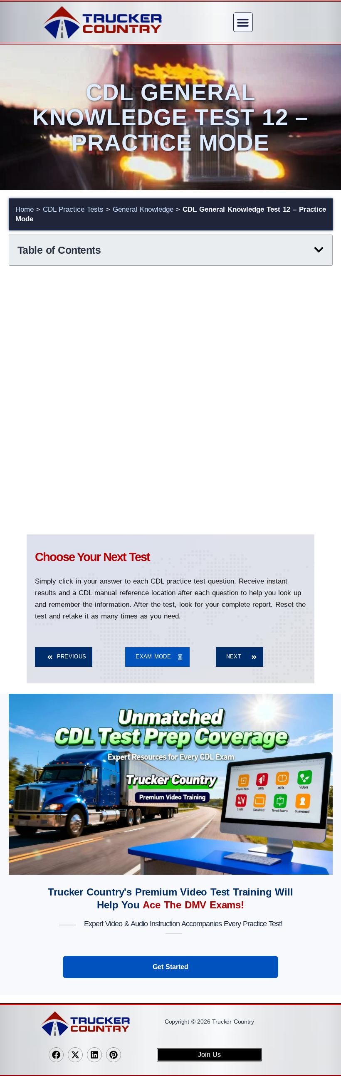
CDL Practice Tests (73, 209)
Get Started (170, 966)
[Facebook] (56, 1054)
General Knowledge (143, 209)
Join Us (209, 1054)
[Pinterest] (113, 1054)
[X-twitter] (75, 1054)
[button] (243, 22)
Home (24, 209)
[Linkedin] (94, 1054)
